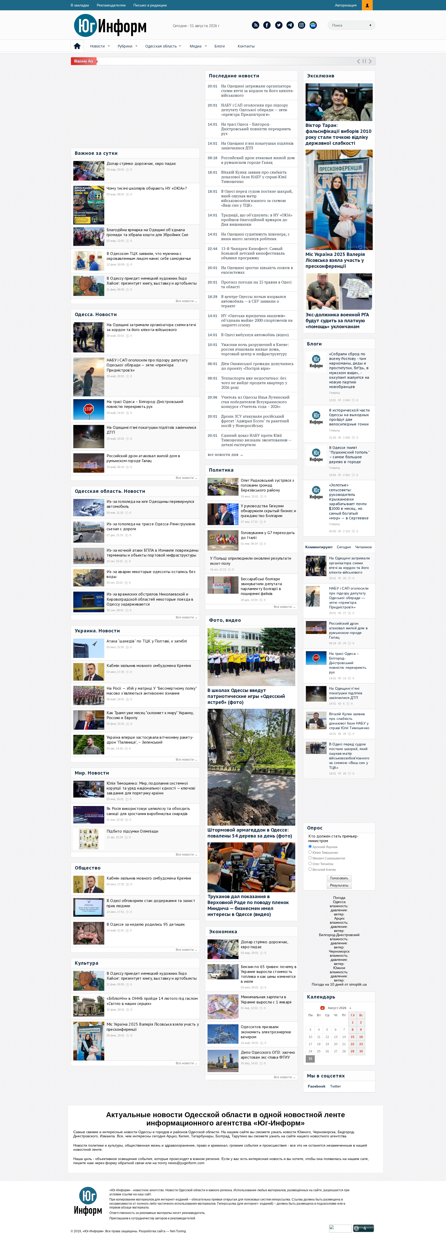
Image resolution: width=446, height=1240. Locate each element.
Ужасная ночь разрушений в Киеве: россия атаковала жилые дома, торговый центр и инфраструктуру (255, 349)
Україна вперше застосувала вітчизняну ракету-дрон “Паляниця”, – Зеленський (150, 740)
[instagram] (302, 25)
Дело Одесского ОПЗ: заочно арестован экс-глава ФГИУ (268, 1055)
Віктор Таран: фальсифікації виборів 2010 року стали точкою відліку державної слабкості (338, 134)
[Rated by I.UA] (340, 1231)
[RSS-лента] (255, 25)
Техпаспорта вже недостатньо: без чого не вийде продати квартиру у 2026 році (254, 383)
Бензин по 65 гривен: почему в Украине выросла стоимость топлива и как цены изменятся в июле (269, 974)
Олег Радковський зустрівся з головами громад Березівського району (267, 485)
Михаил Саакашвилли (328, 858)
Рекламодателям (111, 5)
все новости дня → (225, 454)
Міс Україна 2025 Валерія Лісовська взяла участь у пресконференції (153, 1026)
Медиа (196, 46)
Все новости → (187, 301)
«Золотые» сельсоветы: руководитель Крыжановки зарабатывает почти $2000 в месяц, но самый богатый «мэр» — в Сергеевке (349, 501)
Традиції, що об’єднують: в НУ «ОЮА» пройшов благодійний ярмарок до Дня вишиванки (256, 220)
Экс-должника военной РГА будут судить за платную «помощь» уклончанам (337, 320)
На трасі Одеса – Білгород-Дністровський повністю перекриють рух (145, 404)
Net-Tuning (178, 1231)
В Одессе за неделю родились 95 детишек (146, 924)
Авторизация (346, 5)
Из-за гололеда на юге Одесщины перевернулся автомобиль (150, 504)
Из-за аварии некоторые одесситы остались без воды (151, 574)
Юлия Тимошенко (325, 853)
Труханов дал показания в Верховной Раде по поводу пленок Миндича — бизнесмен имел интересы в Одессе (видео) (248, 905)
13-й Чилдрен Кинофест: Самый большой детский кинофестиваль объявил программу (253, 253)
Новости (97, 46)
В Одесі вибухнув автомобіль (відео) (256, 334)
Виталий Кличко (324, 870)
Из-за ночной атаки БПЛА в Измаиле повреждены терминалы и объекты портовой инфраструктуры (152, 552)
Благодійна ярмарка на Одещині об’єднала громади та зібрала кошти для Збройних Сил (147, 232)
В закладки (80, 5)
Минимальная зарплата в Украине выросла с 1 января (266, 999)
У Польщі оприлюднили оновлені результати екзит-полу (250, 560)
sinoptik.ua (358, 984)
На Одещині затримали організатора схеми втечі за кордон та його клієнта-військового (151, 327)
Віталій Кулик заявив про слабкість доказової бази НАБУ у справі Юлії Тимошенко (254, 177)
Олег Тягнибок (322, 864)
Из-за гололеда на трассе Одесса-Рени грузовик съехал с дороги (151, 526)
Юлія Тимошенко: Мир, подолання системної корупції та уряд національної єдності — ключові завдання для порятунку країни (151, 787)
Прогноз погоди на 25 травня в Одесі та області (256, 284)
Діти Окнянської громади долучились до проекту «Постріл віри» (257, 366)
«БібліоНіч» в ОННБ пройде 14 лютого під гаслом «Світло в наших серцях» (152, 1001)
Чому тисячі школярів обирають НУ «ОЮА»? (147, 188)
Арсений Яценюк (324, 847)
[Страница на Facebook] (267, 25)
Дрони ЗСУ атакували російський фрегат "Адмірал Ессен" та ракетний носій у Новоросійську (255, 421)
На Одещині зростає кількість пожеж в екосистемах (257, 270)
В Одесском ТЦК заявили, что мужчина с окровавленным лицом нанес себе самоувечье (149, 256)
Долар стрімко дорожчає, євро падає (141, 163)
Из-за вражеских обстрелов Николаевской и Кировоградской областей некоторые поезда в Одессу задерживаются (150, 598)
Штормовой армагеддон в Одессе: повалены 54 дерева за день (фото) (250, 833)
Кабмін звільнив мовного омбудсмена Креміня (149, 665)
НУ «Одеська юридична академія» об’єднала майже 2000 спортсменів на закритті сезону (257, 320)
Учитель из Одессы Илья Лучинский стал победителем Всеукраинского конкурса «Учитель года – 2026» (255, 402)
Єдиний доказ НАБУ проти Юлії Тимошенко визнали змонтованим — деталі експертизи (256, 440)
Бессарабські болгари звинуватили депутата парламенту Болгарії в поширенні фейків (261, 586)
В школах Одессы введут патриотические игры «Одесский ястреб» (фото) (246, 696)
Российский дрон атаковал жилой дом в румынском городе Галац (143, 458)
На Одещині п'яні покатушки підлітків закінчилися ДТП (151, 430)
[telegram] (290, 25)
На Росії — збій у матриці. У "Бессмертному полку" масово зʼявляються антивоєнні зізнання (152, 691)
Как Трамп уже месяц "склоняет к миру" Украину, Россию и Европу (150, 715)
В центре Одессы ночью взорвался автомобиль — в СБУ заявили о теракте (253, 301)
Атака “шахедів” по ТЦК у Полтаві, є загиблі (147, 640)
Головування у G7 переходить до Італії (268, 535)
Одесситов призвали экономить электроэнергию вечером (266, 1031)
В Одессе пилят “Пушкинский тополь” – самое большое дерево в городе (349, 454)
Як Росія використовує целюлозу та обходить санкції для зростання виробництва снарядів (148, 811)
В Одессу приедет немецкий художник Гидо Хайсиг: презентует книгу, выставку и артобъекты (152, 281)
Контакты (246, 46)
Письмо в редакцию (150, 5)
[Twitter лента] (279, 25)
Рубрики (125, 46)
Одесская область (161, 46)
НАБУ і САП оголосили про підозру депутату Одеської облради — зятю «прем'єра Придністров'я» (147, 364)
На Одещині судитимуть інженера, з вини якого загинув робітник (255, 236)
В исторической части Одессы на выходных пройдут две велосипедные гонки (349, 417)
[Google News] (313, 25)
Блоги (219, 46)
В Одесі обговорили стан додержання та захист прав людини (151, 903)
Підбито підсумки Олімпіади (132, 831)
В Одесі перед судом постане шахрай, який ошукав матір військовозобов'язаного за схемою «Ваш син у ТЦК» (256, 198)
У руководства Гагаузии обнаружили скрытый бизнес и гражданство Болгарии (268, 510)
